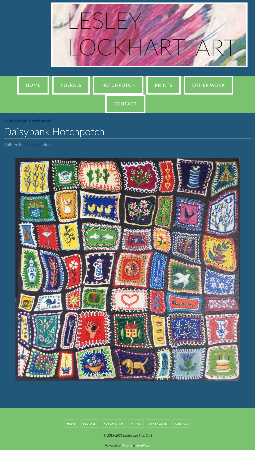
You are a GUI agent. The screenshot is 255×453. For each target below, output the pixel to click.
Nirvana (126, 444)
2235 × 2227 (32, 144)
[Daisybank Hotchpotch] (127, 268)
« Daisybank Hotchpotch (28, 121)
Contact (181, 422)
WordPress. (142, 444)
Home (71, 422)
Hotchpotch (113, 422)
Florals (89, 422)
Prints (136, 422)
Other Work (158, 422)
